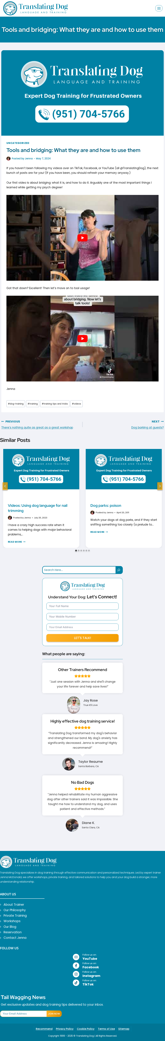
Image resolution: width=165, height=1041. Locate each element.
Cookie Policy (85, 1029)
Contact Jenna (15, 938)
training (33, 403)
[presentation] (41, 474)
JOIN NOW (54, 1013)
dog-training (16, 403)
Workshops (12, 921)
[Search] (119, 570)
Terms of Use (106, 1029)
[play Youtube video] (82, 238)
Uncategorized (17, 143)
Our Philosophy (15, 910)
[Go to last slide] (5, 486)
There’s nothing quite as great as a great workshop (37, 425)
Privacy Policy (64, 1029)
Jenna (29, 158)
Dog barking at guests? (147, 425)
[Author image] (8, 158)
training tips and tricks (55, 403)
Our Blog (10, 927)
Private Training (15, 915)
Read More (16, 541)
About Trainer (14, 904)
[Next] (159, 486)
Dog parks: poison (105, 505)
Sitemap (123, 1029)
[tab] (76, 550)
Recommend (44, 1029)
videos (76, 403)
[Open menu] (158, 8)
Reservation (13, 932)
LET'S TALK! (82, 638)
